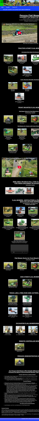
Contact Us (14, 7)
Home (2, 7)
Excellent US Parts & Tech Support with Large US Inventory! (16, 9)
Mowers (8, 7)
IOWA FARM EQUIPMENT (3, 1)
